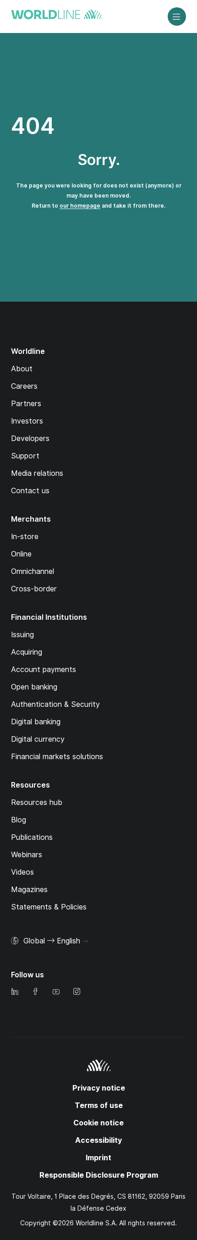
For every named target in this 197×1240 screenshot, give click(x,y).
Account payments (43, 669)
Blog (18, 820)
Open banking (34, 687)
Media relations (37, 473)
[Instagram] (76, 992)
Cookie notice (98, 1123)
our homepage (80, 205)
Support (25, 456)
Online (21, 554)
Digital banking (35, 721)
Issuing (22, 634)
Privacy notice (98, 1088)
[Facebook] (35, 992)
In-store (24, 536)
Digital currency (38, 739)
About (22, 368)
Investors (27, 421)
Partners (26, 403)
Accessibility (98, 1140)
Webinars (26, 854)
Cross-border (34, 588)
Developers (30, 438)
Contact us (30, 490)
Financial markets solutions (57, 756)
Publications (32, 837)
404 (33, 126)
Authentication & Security (55, 704)
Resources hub (36, 802)
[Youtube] (56, 992)
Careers (24, 386)
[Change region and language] (85, 941)
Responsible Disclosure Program (98, 1175)
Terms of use (99, 1105)
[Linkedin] (14, 992)
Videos (22, 872)
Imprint (98, 1157)
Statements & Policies (49, 907)
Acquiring (26, 652)
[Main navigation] (177, 16)
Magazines (29, 889)
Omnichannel (32, 571)
